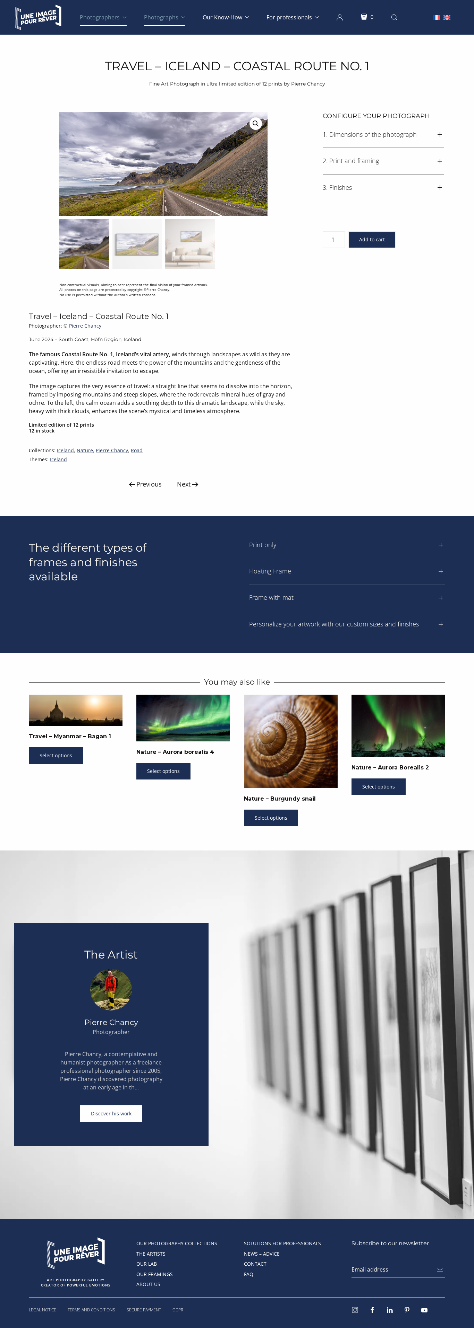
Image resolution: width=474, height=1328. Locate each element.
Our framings (154, 1274)
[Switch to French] (436, 17)
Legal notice (42, 1310)
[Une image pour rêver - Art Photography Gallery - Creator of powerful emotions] (75, 1252)
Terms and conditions (91, 1310)
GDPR (177, 1310)
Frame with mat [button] (271, 597)
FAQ (248, 1274)
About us (148, 1284)
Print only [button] (262, 545)
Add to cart (372, 239)
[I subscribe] (440, 1270)
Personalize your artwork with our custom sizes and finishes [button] (334, 624)
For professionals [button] (289, 17)
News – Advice (262, 1253)
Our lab (146, 1263)
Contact (255, 1263)
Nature (85, 450)
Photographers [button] (100, 17)
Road (137, 450)
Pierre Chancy (85, 325)
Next (184, 484)
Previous (149, 484)
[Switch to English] (447, 17)
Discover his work (111, 1113)
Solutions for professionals (282, 1243)
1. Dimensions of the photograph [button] (370, 134)
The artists (151, 1253)
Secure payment (144, 1310)
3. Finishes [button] (337, 187)
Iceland (65, 450)
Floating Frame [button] (270, 571)
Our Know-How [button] (222, 17)
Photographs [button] (161, 17)
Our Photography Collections (176, 1243)
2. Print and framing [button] (351, 161)
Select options (56, 755)
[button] (339, 17)
